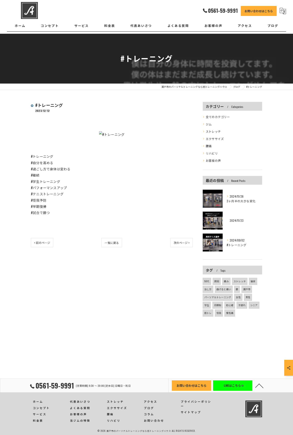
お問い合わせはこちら (259, 11)
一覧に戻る (112, 243)
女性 (238, 297)
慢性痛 (229, 313)
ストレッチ (213, 131)
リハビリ (212, 153)
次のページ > (182, 243)
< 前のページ (42, 243)
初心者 (229, 305)
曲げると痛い (223, 289)
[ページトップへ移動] (259, 386)
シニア (254, 305)
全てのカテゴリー (218, 117)
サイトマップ (191, 412)
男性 (248, 297)
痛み (226, 281)
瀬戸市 (247, 289)
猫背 (253, 281)
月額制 (217, 305)
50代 (206, 281)
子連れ (242, 305)
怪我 (218, 313)
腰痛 (209, 146)
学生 (206, 305)
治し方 (208, 289)
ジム (209, 124)
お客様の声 (213, 160)
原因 (216, 281)
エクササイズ (215, 139)
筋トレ (208, 313)
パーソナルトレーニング (217, 297)
